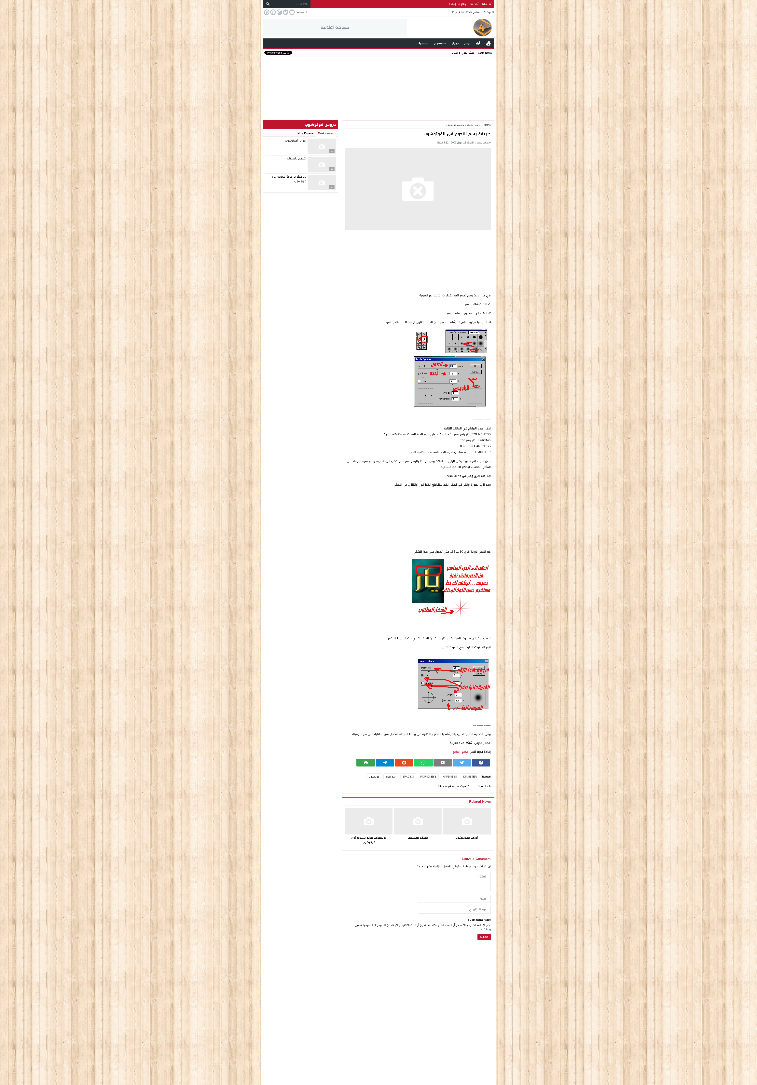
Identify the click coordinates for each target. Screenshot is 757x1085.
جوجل (455, 43)
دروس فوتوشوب (455, 124)
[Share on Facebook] (481, 762)
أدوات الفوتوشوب (466, 837)
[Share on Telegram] (385, 762)
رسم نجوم (391, 776)
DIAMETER (470, 776)
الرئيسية (488, 43)
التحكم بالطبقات (418, 837)
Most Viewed (326, 133)
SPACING (408, 776)
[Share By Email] (442, 762)
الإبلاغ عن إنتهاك (457, 3)
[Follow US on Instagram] (279, 12)
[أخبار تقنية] (450, 27)
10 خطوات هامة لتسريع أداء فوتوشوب (368, 840)
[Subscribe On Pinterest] (272, 12)
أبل (478, 43)
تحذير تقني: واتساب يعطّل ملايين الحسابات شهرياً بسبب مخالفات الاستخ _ (433, 52)
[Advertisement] (378, 87)
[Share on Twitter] (462, 762)
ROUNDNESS (428, 776)
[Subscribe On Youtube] (291, 12)
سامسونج (440, 43)
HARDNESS (450, 776)
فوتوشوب (373, 776)
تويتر (467, 43)
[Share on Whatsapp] (423, 762)
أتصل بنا (474, 3)
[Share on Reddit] (404, 762)
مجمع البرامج (460, 751)
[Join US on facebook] (266, 12)
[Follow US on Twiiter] (285, 12)
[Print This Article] (365, 762)
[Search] (268, 4)
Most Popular (305, 133)
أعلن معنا (487, 3)
